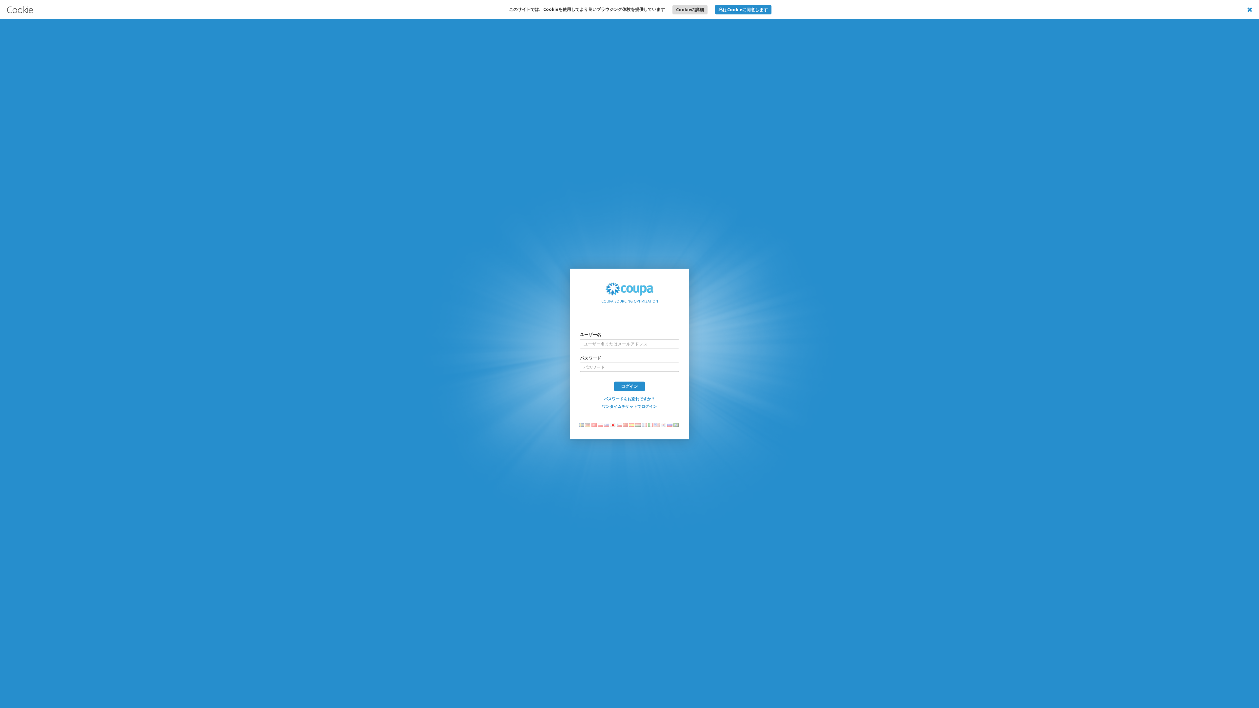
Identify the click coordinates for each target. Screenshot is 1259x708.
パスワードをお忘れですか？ (629, 399)
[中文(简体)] (626, 425)
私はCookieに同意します (743, 9)
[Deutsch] (588, 425)
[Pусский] (671, 425)
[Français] (645, 425)
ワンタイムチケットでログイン (629, 406)
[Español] (632, 425)
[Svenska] (582, 425)
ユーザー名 (590, 334)
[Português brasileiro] (677, 425)
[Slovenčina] (607, 425)
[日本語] (613, 425)
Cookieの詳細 (690, 9)
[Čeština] (620, 425)
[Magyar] (639, 425)
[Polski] (601, 425)
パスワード (590, 358)
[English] (658, 425)
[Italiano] (651, 425)
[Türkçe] (595, 425)
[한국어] (664, 425)
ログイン (629, 386)
